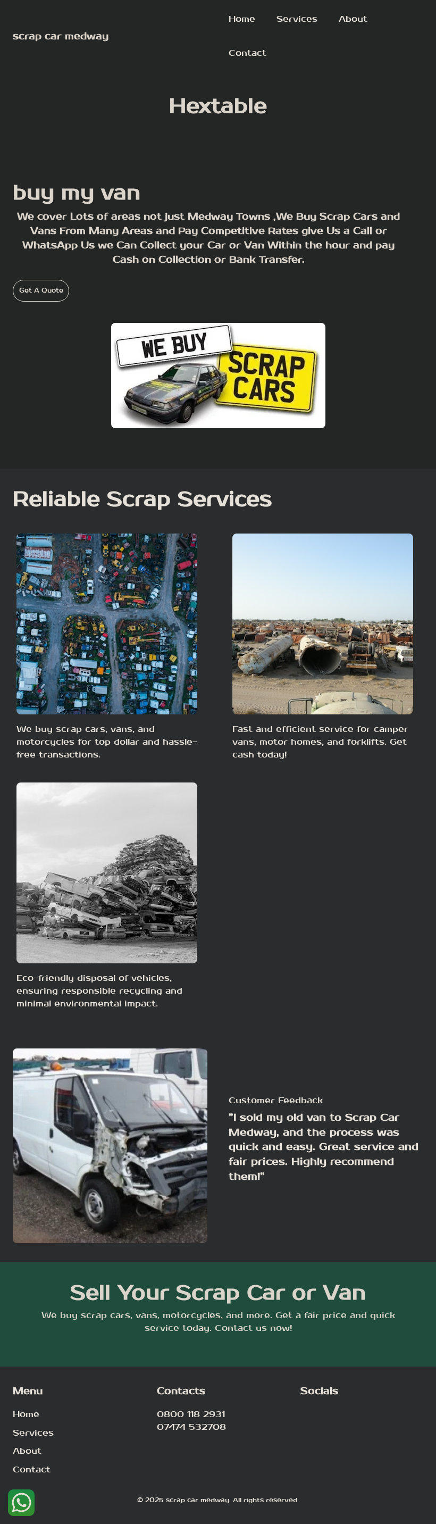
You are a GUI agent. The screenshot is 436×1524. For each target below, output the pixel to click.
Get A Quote (41, 290)
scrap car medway (60, 36)
